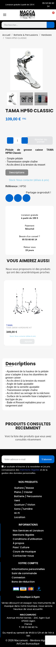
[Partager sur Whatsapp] (26, 198)
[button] (52, 15)
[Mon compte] (46, 14)
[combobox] (22, 25)
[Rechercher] (50, 25)
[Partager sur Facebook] (9, 198)
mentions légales (30, 469)
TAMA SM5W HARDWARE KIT (19, 328)
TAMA (9, 325)
